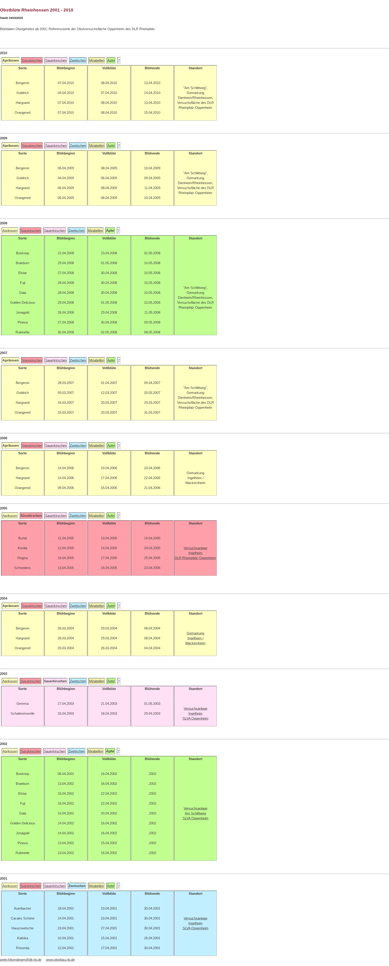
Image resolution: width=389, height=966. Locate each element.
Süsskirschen (32, 60)
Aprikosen (9, 230)
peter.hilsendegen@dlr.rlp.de (20, 960)
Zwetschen (78, 60)
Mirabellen (96, 60)
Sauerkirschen (56, 60)
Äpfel (111, 60)
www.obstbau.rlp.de (60, 960)
